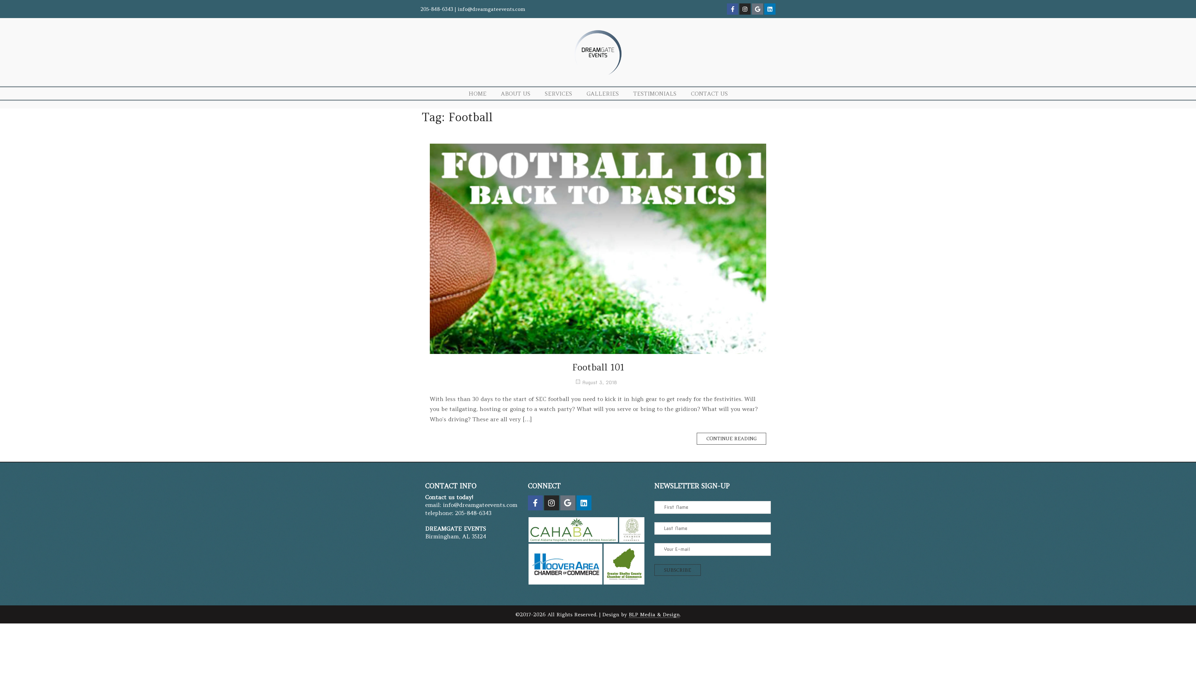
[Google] (757, 9)
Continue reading (736, 437)
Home (477, 93)
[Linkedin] (770, 9)
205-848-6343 (436, 9)
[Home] (598, 76)
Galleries (602, 93)
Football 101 (598, 367)
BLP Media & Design (654, 614)
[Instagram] (745, 9)
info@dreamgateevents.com (491, 9)
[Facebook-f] (732, 9)
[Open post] (598, 249)
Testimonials (654, 93)
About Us (515, 93)
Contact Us (709, 93)
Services (558, 93)
